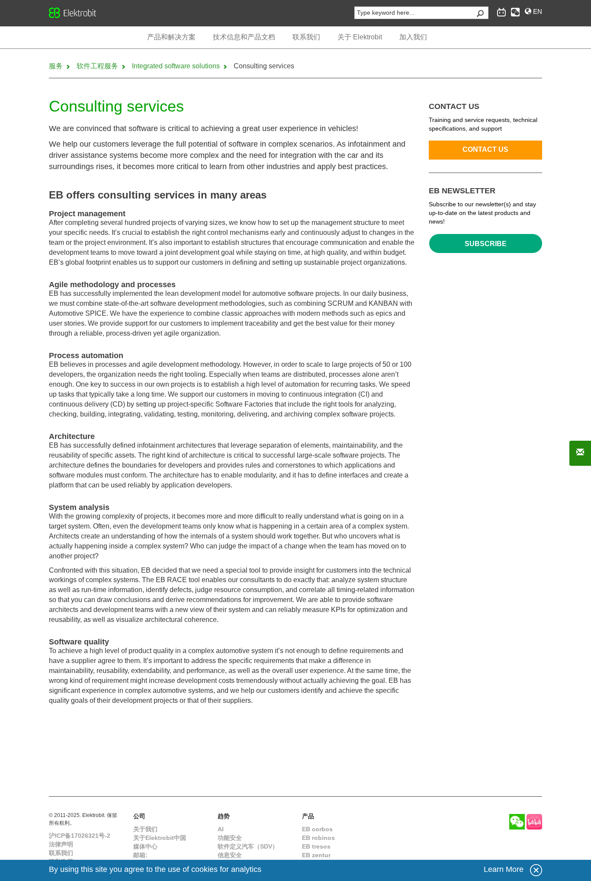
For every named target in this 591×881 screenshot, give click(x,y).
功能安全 (230, 837)
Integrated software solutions (177, 66)
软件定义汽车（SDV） (248, 846)
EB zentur (316, 855)
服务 (56, 66)
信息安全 (230, 855)
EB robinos (318, 837)
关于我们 (145, 829)
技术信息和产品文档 (244, 37)
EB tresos (316, 846)
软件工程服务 (98, 66)
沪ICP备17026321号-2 (79, 835)
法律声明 (61, 844)
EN (536, 11)
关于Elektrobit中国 (159, 837)
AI (221, 829)
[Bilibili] (534, 821)
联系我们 (61, 852)
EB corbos (317, 829)
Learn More (504, 869)
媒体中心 (145, 846)
